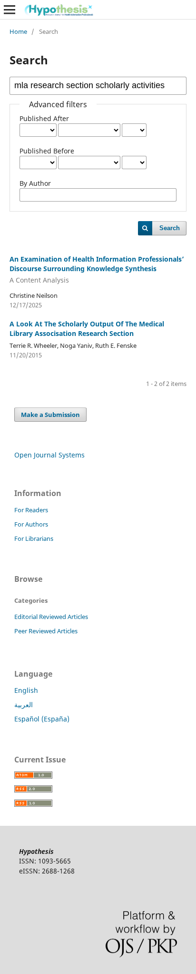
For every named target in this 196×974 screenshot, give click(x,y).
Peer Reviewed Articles (46, 631)
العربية (23, 704)
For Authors (31, 524)
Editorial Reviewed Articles (51, 616)
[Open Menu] (9, 9)
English (26, 690)
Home (18, 31)
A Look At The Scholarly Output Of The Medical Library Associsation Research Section (87, 328)
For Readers (31, 510)
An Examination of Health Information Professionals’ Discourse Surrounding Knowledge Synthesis (97, 269)
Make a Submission (50, 414)
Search (169, 228)
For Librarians (33, 538)
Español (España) (41, 718)
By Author (35, 183)
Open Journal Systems (49, 454)
